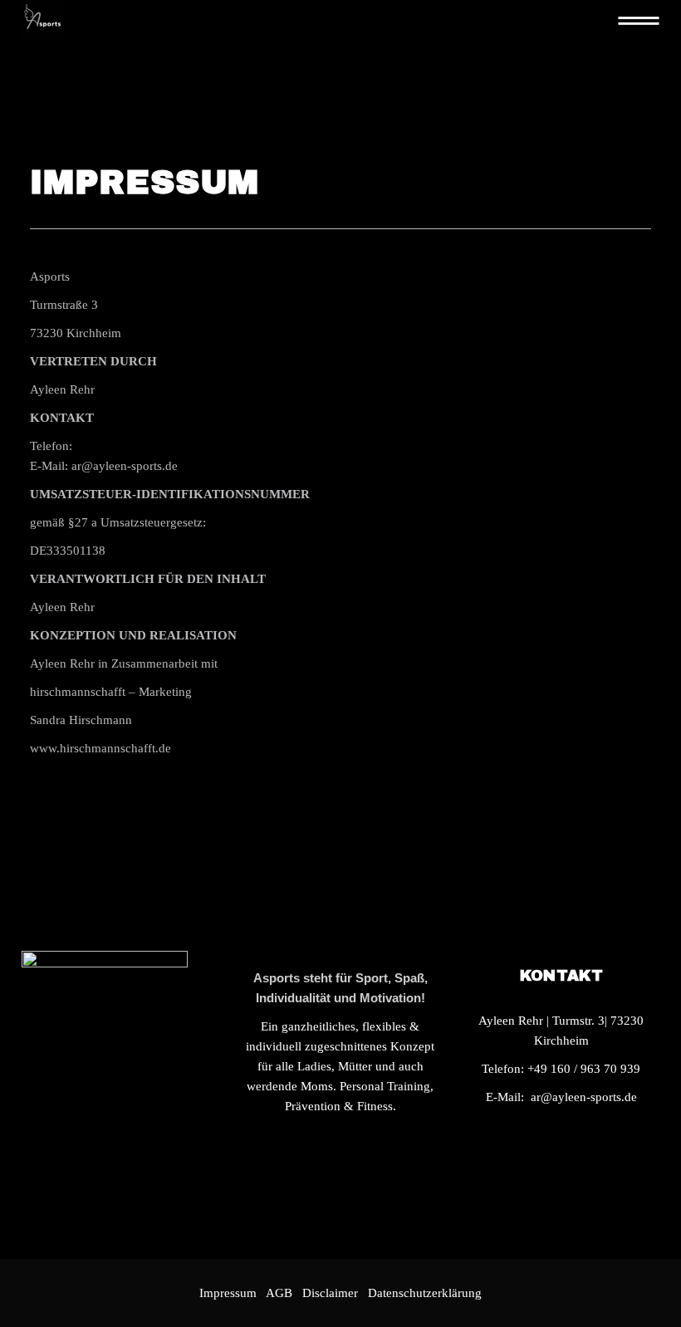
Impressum (228, 1293)
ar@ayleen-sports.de (584, 1097)
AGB (279, 1293)
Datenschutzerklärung (425, 1293)
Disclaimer (333, 1293)
